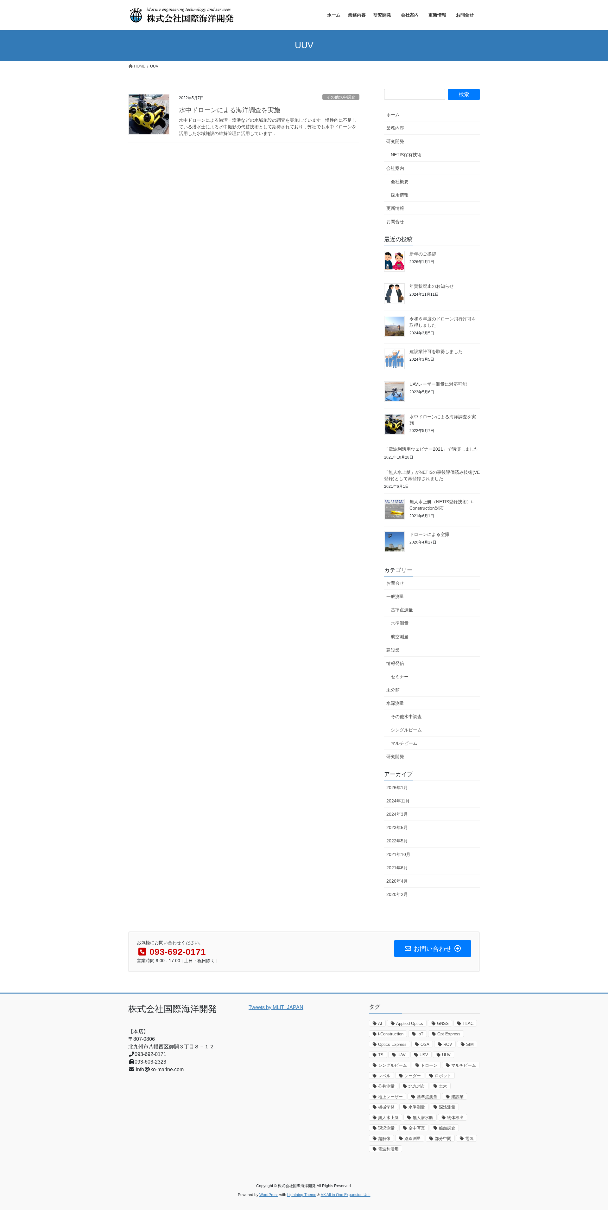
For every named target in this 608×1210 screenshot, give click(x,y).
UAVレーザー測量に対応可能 (438, 384)
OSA (425, 1044)
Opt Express (448, 1034)
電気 (469, 1138)
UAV (401, 1054)
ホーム (393, 114)
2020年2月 (397, 894)
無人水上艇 (388, 1117)
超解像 (384, 1138)
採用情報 (399, 194)
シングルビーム (406, 729)
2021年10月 (398, 854)
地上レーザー (390, 1096)
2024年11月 (398, 800)
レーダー (412, 1075)
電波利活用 (388, 1149)
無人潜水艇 (423, 1117)
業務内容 (395, 128)
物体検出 (455, 1117)
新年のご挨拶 (422, 253)
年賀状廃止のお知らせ (431, 286)
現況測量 (386, 1128)
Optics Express (392, 1044)
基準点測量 (402, 609)
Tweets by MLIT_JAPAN (276, 1007)
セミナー (399, 676)
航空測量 (399, 636)
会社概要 (399, 181)
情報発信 (395, 663)
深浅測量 (447, 1107)
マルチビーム (404, 743)
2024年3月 (397, 814)
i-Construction (390, 1034)
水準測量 (399, 623)
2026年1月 (397, 787)
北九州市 (416, 1086)
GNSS (443, 1023)
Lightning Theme (301, 1195)
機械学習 (386, 1107)
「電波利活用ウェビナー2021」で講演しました (431, 449)
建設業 (393, 650)
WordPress (268, 1195)
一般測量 (395, 596)
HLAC (468, 1023)
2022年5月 (397, 840)
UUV (446, 1054)
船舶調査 (447, 1128)
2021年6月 (397, 867)
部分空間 (443, 1138)
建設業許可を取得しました (436, 351)
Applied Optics (409, 1023)
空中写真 (416, 1128)
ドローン (429, 1065)
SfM (470, 1044)
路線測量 (412, 1138)
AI (380, 1023)
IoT (420, 1034)
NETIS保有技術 (406, 154)
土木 (443, 1086)
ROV (447, 1044)
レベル (384, 1075)
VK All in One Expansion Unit (345, 1195)
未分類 (393, 689)
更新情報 (395, 208)
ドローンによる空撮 (429, 534)
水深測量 (395, 703)
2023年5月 (397, 827)
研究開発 (395, 141)
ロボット (443, 1075)
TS (380, 1054)
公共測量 (386, 1086)
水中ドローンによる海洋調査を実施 (229, 109)
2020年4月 (397, 881)
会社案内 (397, 168)
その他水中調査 (340, 97)
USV (424, 1054)
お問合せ (397, 221)
